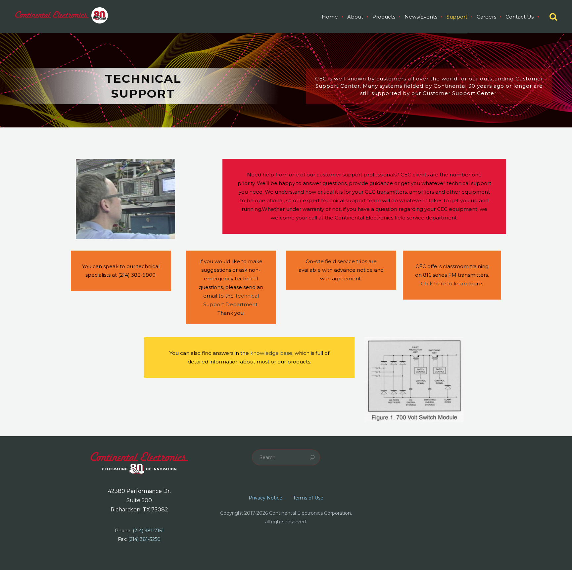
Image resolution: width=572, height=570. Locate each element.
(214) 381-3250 (144, 539)
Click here (433, 283)
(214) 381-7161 (148, 531)
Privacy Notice (265, 498)
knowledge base (271, 353)
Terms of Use (308, 498)
